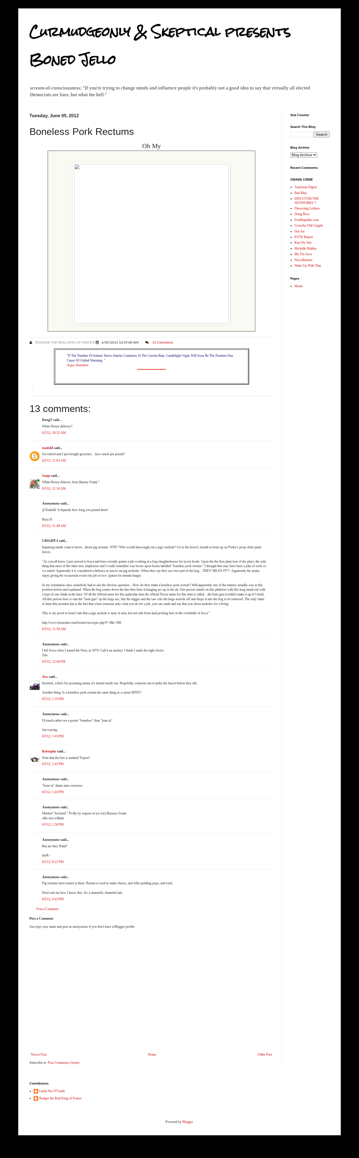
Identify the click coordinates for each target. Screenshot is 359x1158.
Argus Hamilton (77, 365)
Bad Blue (300, 193)
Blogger (187, 1122)
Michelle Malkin (305, 248)
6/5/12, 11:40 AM (54, 526)
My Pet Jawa (303, 254)
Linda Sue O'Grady (52, 1091)
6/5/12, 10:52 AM (54, 433)
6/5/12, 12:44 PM (53, 662)
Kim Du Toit (302, 243)
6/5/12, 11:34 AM (54, 489)
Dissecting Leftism (306, 208)
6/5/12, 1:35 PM (53, 699)
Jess (45, 677)
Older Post (265, 1054)
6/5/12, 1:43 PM (53, 736)
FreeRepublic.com (306, 220)
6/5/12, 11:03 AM (54, 460)
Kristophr (49, 751)
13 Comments (162, 342)
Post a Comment (47, 909)
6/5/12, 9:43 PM (53, 899)
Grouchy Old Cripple (308, 225)
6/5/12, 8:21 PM (53, 862)
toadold (47, 448)
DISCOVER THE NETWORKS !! (306, 200)
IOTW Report (303, 237)
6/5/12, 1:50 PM (53, 825)
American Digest (305, 187)
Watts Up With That (307, 266)
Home (152, 1054)
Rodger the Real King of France (65, 342)
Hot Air (299, 231)
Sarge (46, 476)
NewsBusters (303, 260)
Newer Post (39, 1054)
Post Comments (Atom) (63, 1063)
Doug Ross (302, 214)
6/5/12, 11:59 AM (54, 629)
